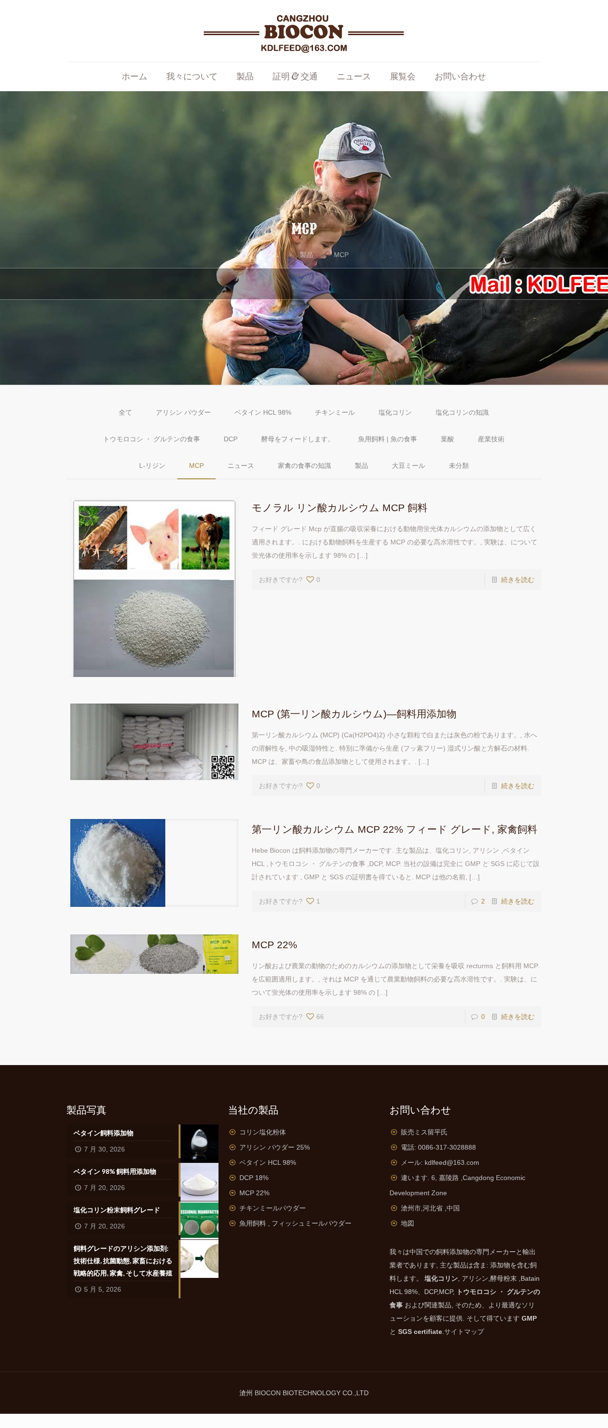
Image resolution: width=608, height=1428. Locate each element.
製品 (306, 254)
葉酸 (447, 439)
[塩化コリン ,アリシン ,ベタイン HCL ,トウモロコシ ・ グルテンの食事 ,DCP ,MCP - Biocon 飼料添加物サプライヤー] (304, 31)
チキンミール (335, 412)
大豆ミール (408, 465)
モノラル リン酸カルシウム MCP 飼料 (340, 507)
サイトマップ (464, 1331)
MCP (341, 254)
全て (125, 412)
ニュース (241, 465)
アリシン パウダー (183, 412)
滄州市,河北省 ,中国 (430, 1208)
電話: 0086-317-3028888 (438, 1147)
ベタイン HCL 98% (263, 412)
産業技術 (491, 439)
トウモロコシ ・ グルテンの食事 (151, 439)
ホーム (269, 254)
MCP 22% (274, 944)
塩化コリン (395, 412)
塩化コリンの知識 (462, 412)
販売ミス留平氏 (424, 1132)
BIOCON (269, 1393)
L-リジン (152, 465)
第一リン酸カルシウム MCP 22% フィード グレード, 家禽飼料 (394, 829)
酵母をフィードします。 (297, 439)
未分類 (459, 465)
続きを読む (517, 579)
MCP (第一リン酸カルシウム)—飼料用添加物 (354, 713)
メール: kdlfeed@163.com (440, 1162)
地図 (407, 1223)
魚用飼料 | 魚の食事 (387, 439)
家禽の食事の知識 (304, 465)
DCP (231, 439)
